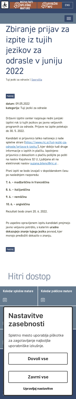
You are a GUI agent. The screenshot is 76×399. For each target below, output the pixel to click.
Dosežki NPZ (55, 5)
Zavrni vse (38, 376)
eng (69, 5)
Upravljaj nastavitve (38, 388)
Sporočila (36, 80)
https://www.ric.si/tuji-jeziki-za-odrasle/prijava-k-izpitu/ (36, 144)
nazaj (10, 96)
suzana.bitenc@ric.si (43, 163)
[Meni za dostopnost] (5, 5)
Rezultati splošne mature (28, 5)
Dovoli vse (38, 358)
